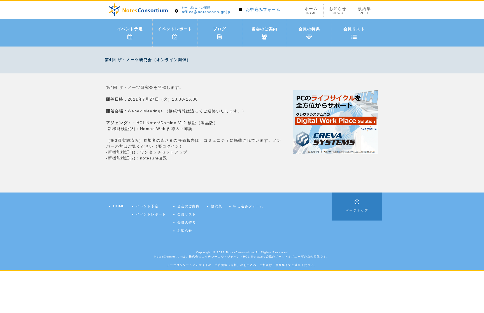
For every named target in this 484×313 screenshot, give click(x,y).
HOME (119, 206)
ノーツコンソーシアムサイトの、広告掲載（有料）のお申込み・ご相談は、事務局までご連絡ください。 (242, 264)
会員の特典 (309, 29)
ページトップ (357, 210)
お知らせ (337, 10)
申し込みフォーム (248, 206)
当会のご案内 (264, 29)
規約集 (364, 10)
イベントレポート (175, 29)
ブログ (219, 29)
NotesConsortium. (240, 252)
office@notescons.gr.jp (206, 10)
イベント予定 (130, 29)
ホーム (311, 10)
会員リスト (354, 29)
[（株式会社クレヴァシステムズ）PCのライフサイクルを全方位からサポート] (335, 121)
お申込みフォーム (263, 9)
